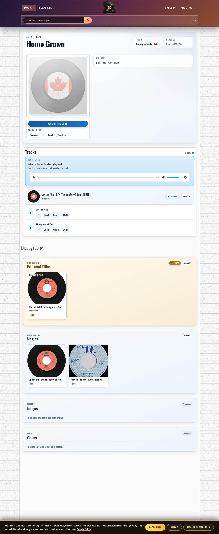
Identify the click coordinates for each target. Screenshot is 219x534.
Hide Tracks (173, 196)
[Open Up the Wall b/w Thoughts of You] (33, 196)
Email (50, 135)
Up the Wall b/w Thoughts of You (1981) (65, 194)
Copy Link (62, 135)
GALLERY (170, 8)
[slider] (95, 177)
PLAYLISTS (46, 8)
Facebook (34, 135)
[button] (27, 296)
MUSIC (28, 8)
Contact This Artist (57, 123)
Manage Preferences (198, 527)
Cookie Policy (84, 529)
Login (194, 20)
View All (186, 196)
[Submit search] (88, 20)
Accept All (155, 527)
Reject (174, 527)
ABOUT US (187, 8)
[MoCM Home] (109, 8)
